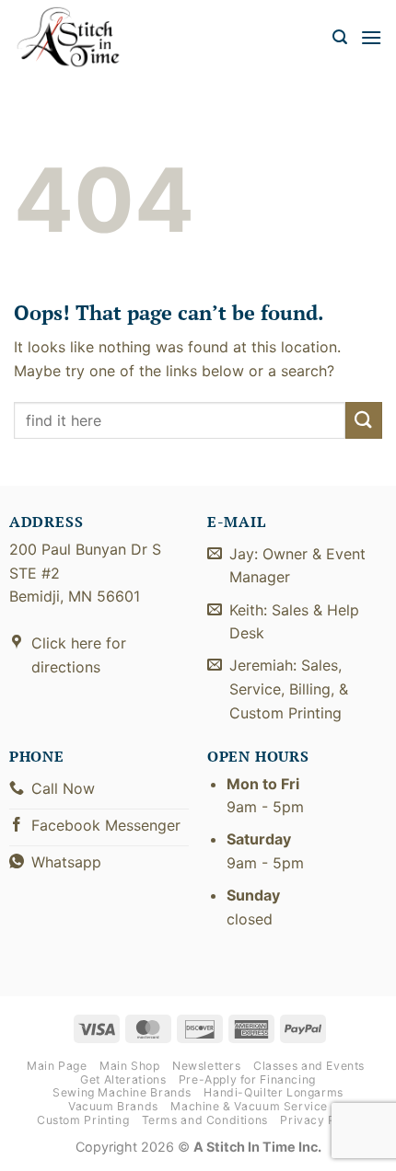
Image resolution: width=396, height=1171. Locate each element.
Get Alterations (123, 1079)
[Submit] (363, 420)
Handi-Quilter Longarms (273, 1092)
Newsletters (206, 1066)
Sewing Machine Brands (122, 1092)
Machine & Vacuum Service (249, 1106)
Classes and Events (309, 1066)
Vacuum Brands (113, 1106)
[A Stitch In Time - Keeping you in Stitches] (78, 37)
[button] (339, 37)
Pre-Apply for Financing (247, 1079)
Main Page (57, 1066)
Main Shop (129, 1066)
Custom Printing (83, 1120)
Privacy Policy (322, 1120)
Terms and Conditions (205, 1120)
